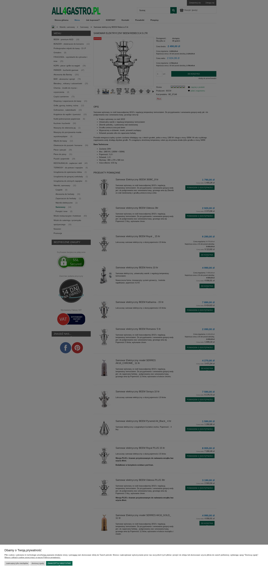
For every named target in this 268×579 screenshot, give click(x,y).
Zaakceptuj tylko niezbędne (17, 563)
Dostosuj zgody (38, 563)
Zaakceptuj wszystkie (59, 563)
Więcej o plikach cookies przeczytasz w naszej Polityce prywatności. (32, 557)
